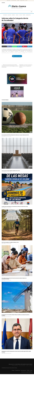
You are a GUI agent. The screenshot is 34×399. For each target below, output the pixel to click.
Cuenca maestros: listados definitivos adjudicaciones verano (11, 170)
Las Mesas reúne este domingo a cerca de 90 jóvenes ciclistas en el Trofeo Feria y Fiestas (15, 206)
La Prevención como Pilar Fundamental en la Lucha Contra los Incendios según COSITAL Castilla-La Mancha (16, 352)
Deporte (12, 22)
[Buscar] (31, 11)
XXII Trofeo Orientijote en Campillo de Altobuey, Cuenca (10, 242)
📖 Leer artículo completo (17, 56)
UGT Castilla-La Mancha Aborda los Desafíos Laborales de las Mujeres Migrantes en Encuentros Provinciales (14, 278)
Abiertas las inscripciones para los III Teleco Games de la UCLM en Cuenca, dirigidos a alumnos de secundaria (10, 66)
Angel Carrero (3, 207)
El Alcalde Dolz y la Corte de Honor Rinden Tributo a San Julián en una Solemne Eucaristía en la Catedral (15, 315)
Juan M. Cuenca (8, 22)
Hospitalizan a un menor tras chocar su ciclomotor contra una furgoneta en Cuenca (25, 66)
